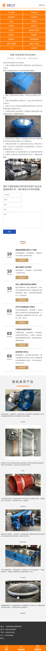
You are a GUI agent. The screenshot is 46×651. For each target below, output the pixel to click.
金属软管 (34, 48)
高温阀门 (11, 26)
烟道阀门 (11, 35)
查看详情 (22, 260)
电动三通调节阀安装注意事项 (26, 284)
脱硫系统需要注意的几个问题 (26, 250)
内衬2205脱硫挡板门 (23, 577)
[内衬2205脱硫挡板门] (23, 546)
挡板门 (11, 21)
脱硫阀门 (11, 39)
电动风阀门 (11, 17)
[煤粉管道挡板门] (23, 391)
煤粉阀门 (34, 35)
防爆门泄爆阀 (11, 44)
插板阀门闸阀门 (34, 30)
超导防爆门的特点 (22, 352)
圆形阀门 (34, 26)
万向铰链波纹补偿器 (23, 506)
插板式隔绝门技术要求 (24, 267)
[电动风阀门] (23, 426)
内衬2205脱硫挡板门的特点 (25, 307)
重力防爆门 (31, 70)
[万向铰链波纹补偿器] (23, 475)
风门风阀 (11, 12)
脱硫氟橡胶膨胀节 (23, 613)
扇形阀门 (34, 21)
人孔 (11, 48)
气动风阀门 (34, 17)
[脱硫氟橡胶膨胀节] (23, 582)
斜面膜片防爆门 (19, 114)
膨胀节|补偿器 (34, 44)
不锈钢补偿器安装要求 (24, 329)
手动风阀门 (34, 12)
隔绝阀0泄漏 (34, 39)
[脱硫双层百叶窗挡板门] (23, 511)
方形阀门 (11, 30)
